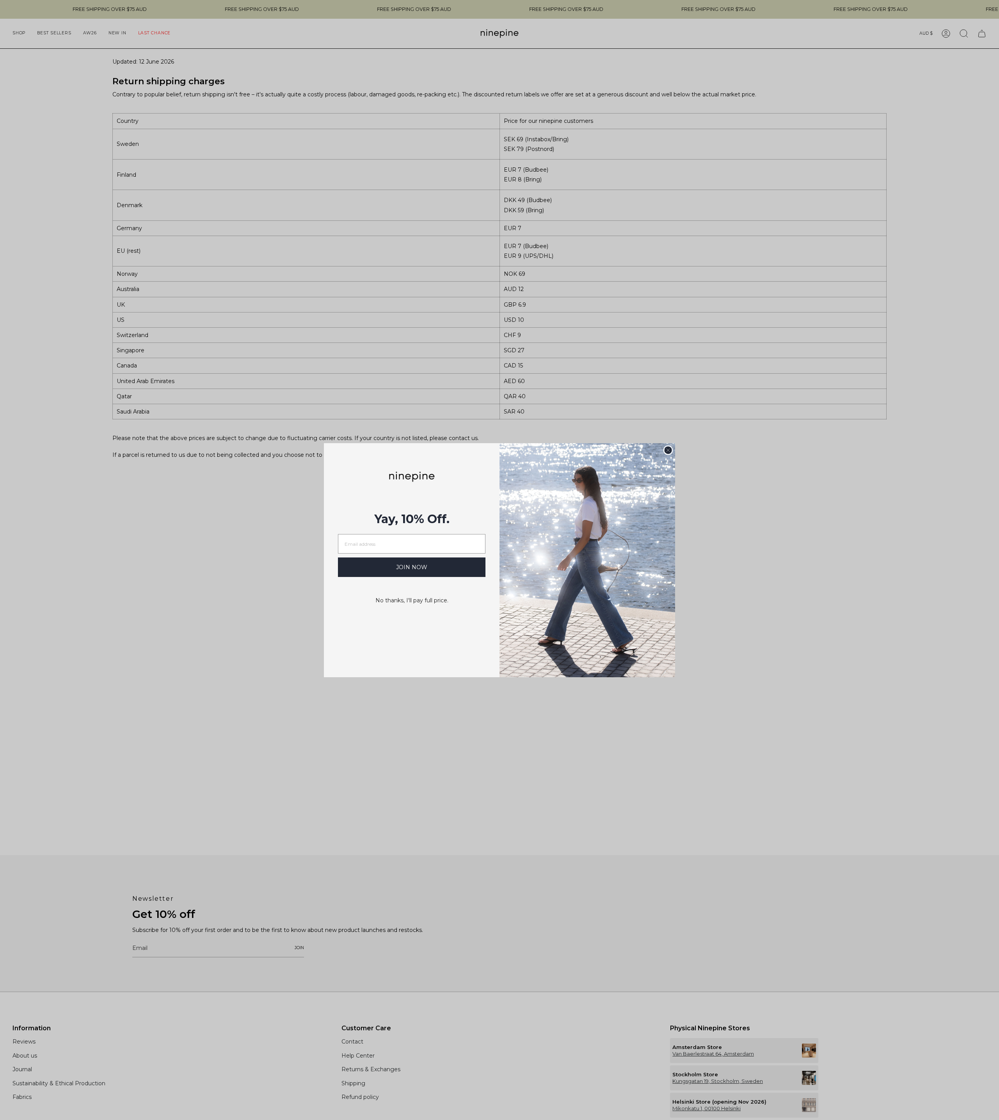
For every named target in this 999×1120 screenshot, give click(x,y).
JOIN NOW (411, 567)
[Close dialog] (668, 450)
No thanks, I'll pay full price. (411, 600)
